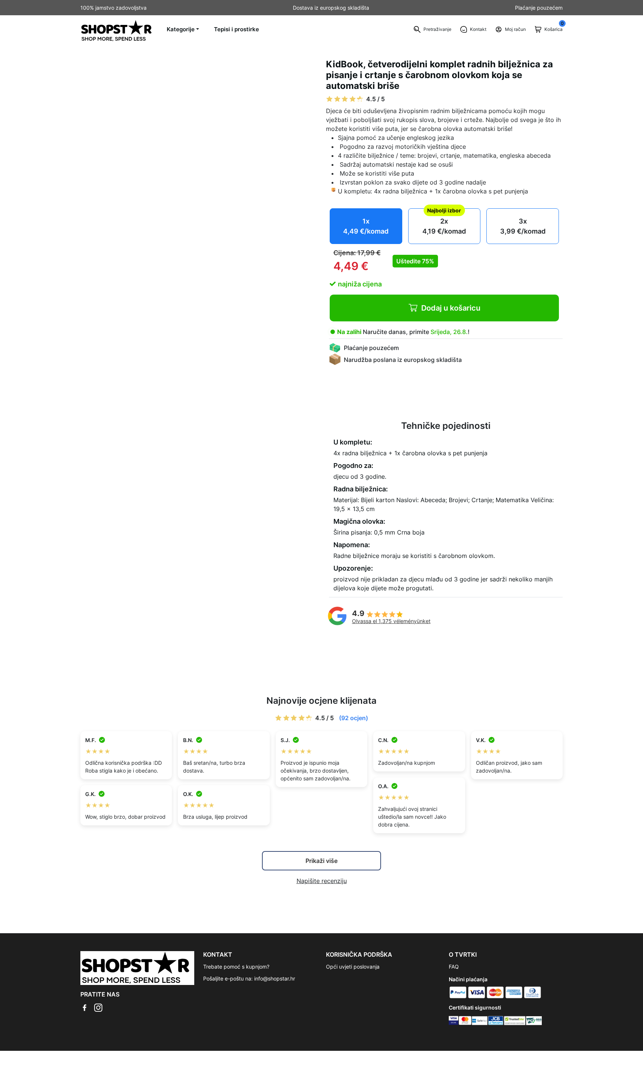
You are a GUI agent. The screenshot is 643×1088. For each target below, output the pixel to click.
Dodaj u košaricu (450, 308)
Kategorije (181, 29)
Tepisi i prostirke (236, 29)
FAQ (454, 966)
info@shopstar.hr (274, 978)
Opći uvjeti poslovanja (353, 966)
